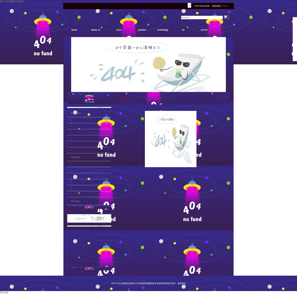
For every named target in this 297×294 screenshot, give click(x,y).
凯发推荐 (216, 6)
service (204, 29)
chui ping (75, 157)
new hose (75, 201)
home (74, 29)
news (119, 29)
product (142, 29)
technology (162, 29)
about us (95, 29)
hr (183, 29)
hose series (76, 113)
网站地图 (4, 292)
